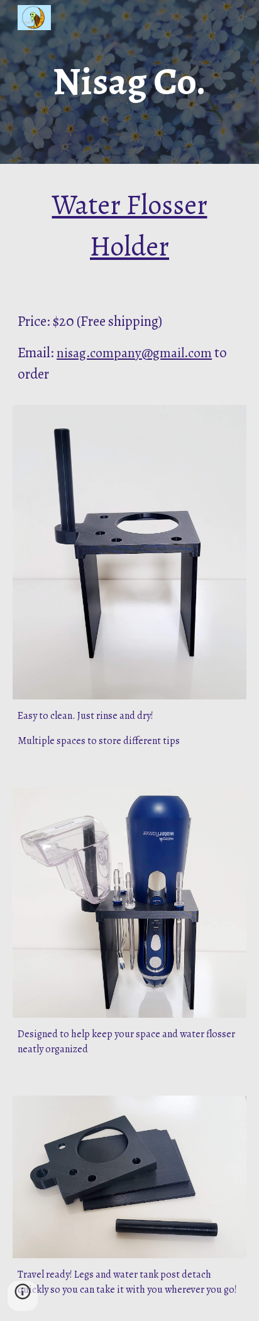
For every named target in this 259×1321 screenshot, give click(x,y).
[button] (23, 1296)
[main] (129, 82)
